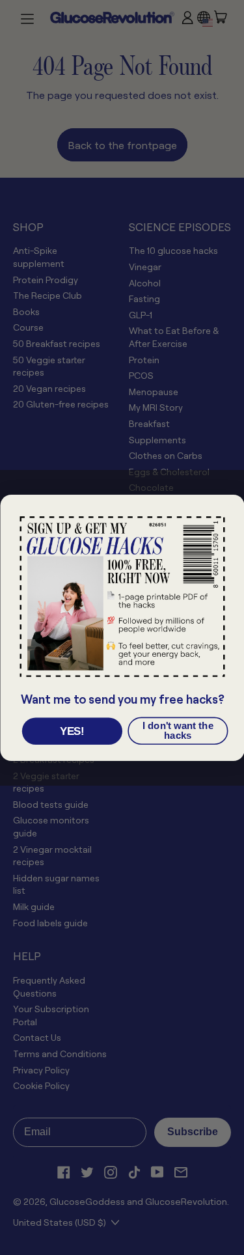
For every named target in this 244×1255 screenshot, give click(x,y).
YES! (71, 731)
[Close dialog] (230, 508)
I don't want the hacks (177, 730)
